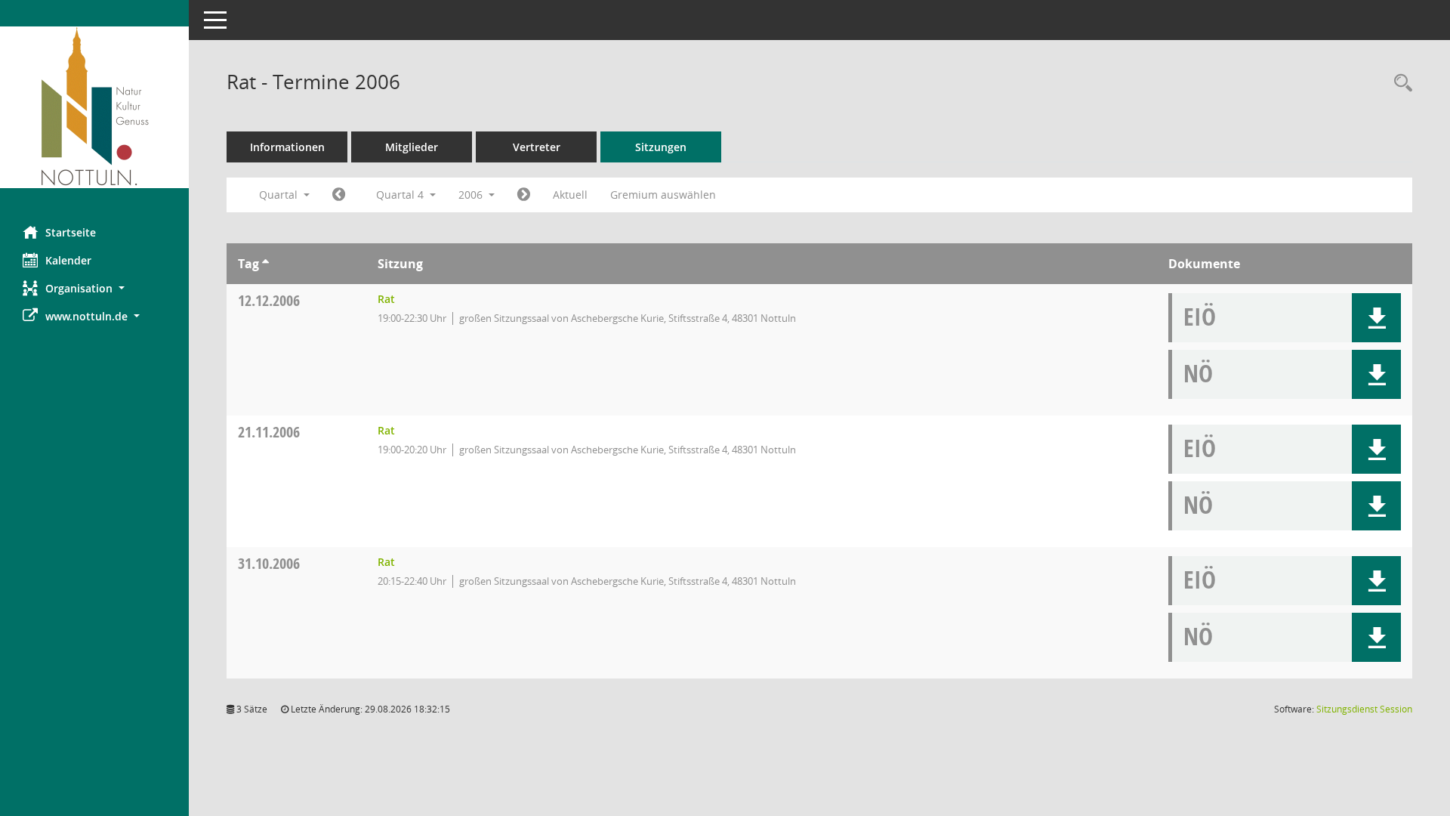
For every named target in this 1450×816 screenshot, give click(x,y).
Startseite (70, 232)
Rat (386, 299)
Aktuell (570, 194)
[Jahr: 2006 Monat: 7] (338, 195)
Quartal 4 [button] (401, 194)
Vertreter (536, 147)
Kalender (68, 260)
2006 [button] (472, 194)
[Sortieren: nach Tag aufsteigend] (265, 263)
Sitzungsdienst (1364, 709)
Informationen (287, 147)
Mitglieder (411, 147)
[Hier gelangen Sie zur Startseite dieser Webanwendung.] (94, 107)
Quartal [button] (280, 194)
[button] (94, 288)
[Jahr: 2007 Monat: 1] (523, 195)
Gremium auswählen (663, 194)
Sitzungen (660, 147)
